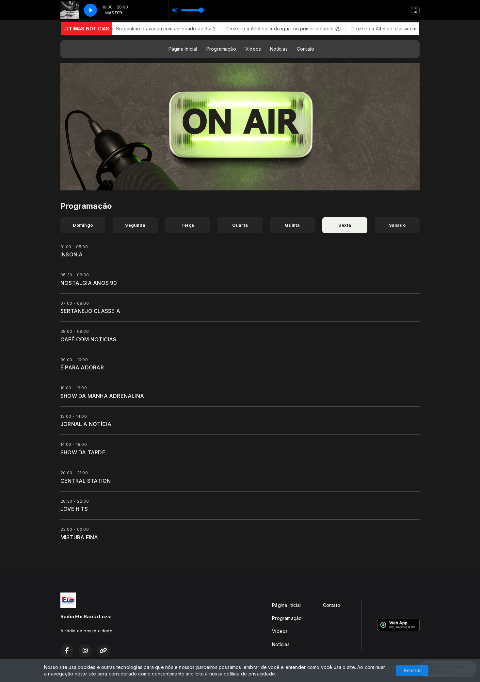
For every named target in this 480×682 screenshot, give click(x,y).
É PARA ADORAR (82, 367)
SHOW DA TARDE (82, 452)
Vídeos (253, 49)
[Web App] (415, 10)
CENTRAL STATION (85, 481)
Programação (221, 49)
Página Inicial (182, 49)
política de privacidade (249, 673)
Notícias (279, 49)
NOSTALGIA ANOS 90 (88, 283)
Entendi (412, 670)
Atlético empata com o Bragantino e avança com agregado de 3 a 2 (115, 28)
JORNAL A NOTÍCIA (85, 424)
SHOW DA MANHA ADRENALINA (102, 396)
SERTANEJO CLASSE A (90, 311)
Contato (305, 49)
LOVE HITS (74, 509)
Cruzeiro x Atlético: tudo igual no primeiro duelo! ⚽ (257, 28)
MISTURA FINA (79, 537)
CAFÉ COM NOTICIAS (88, 339)
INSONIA (71, 254)
